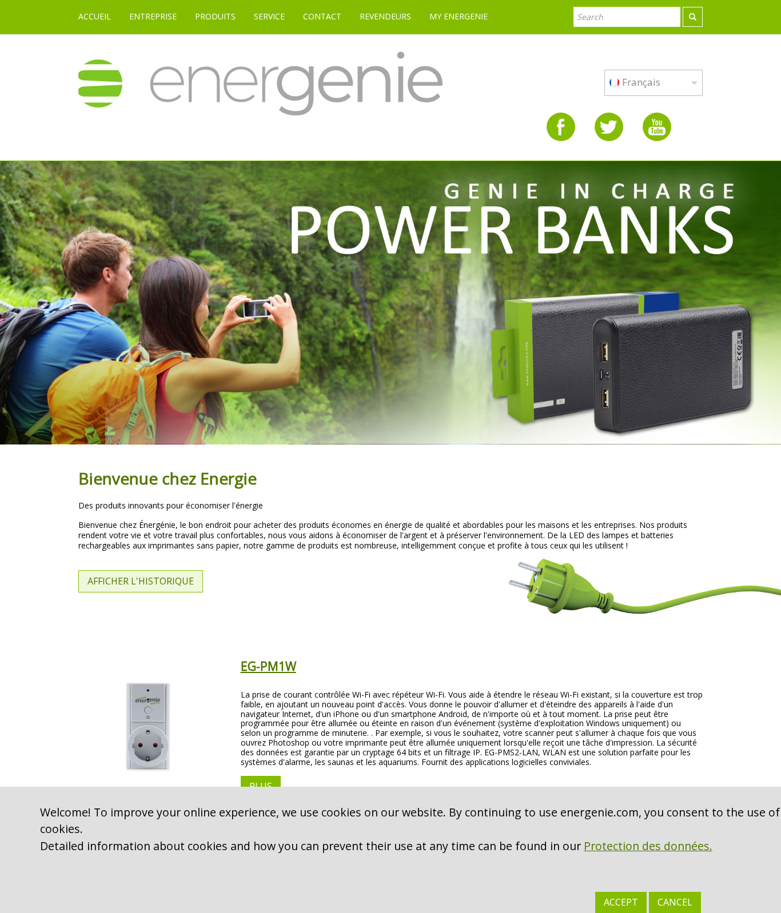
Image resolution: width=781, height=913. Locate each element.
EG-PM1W (268, 666)
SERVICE (269, 16)
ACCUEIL (94, 16)
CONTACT (322, 16)
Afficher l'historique (140, 581)
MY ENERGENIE (458, 16)
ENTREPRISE (153, 16)
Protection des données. (648, 846)
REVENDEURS (385, 16)
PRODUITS (215, 16)
